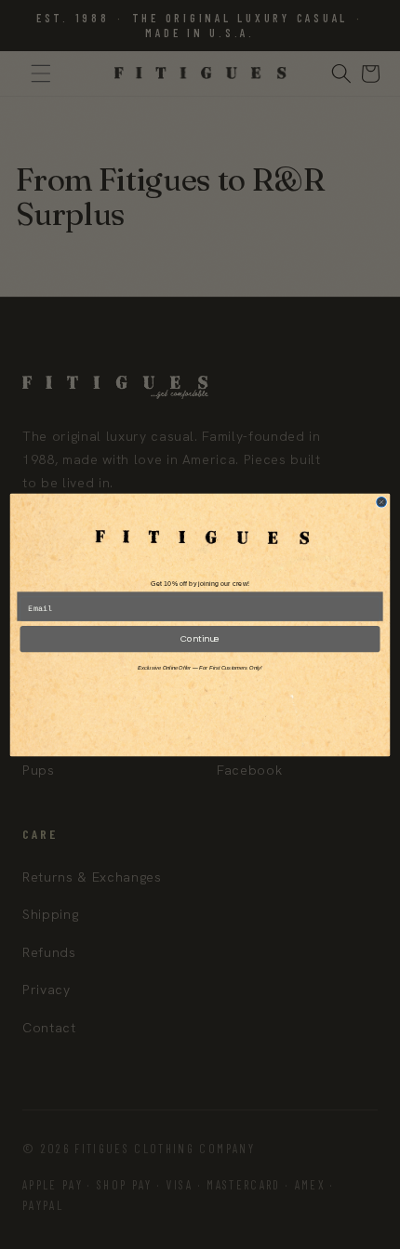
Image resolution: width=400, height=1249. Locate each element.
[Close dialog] (381, 501)
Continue (200, 638)
